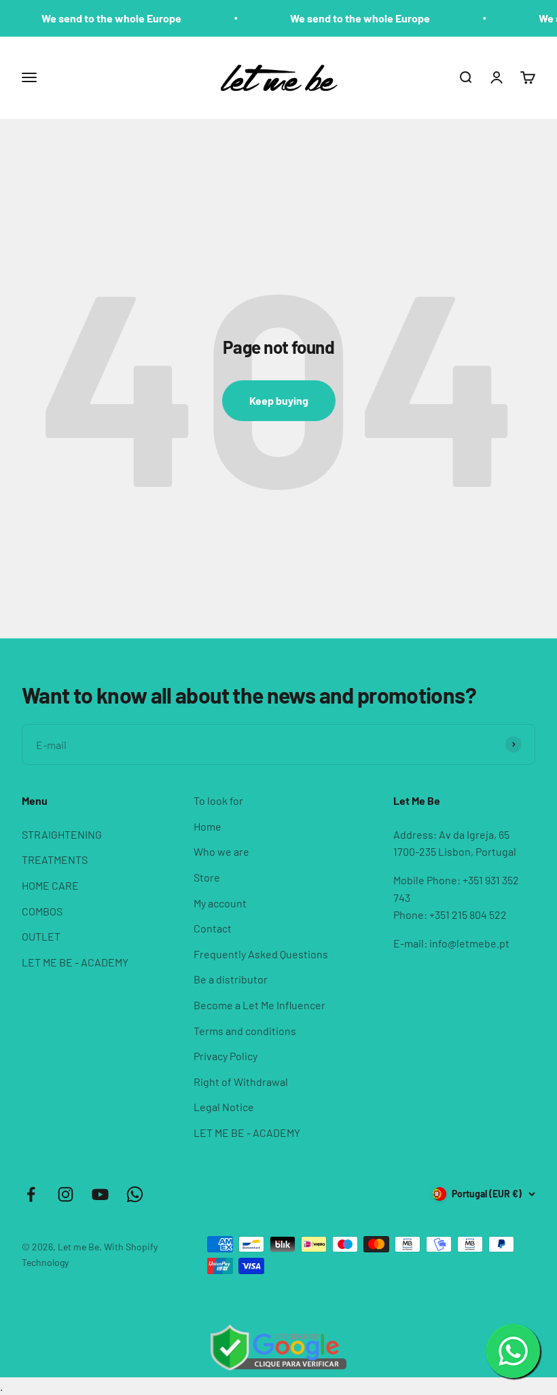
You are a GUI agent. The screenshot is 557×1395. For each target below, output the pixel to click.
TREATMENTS (55, 859)
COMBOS (42, 911)
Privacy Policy (225, 1055)
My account (220, 902)
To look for (218, 800)
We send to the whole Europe (102, 18)
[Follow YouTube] (100, 1194)
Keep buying (278, 400)
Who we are (221, 851)
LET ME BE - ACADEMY (75, 962)
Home (207, 826)
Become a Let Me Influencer (259, 1004)
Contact (213, 928)
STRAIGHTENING (62, 834)
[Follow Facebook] (31, 1194)
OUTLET (41, 936)
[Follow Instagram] (65, 1194)
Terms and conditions (245, 1030)
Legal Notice (224, 1106)
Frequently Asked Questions (261, 953)
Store (207, 877)
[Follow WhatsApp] (135, 1194)
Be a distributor (231, 979)
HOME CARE (50, 885)
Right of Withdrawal (241, 1081)
